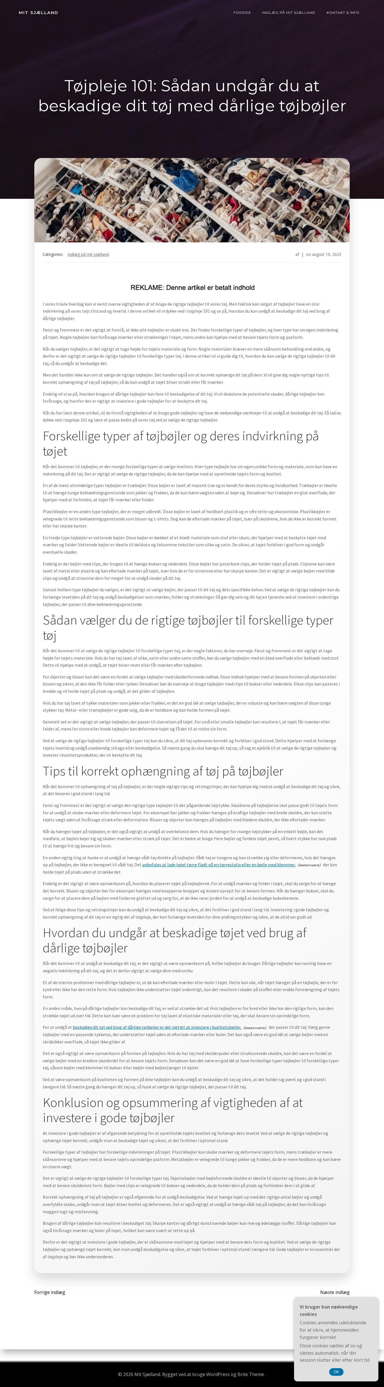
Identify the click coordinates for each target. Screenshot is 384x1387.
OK (336, 1372)
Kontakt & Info (343, 12)
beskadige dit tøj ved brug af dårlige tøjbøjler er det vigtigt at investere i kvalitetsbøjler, (157, 1027)
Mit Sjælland (38, 12)
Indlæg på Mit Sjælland (288, 12)
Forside (242, 12)
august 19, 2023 (326, 254)
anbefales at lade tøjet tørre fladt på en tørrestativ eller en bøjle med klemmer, (219, 864)
